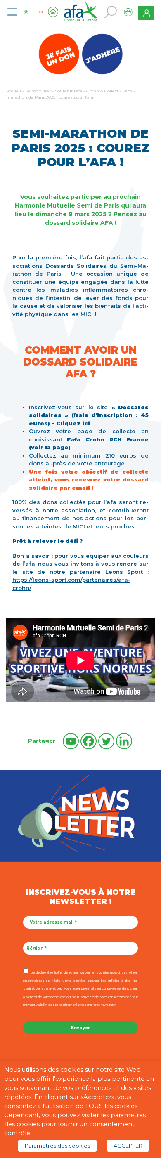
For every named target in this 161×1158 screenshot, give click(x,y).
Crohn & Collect (102, 91)
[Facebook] (88, 741)
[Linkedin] (124, 741)
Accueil (13, 91)
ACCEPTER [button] (128, 1145)
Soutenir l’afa (68, 91)
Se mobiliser (38, 91)
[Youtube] (71, 741)
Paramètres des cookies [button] (57, 1145)
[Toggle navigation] (12, 12)
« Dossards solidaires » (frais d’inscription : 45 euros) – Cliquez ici (89, 415)
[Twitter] (106, 741)
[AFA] (80, 11)
